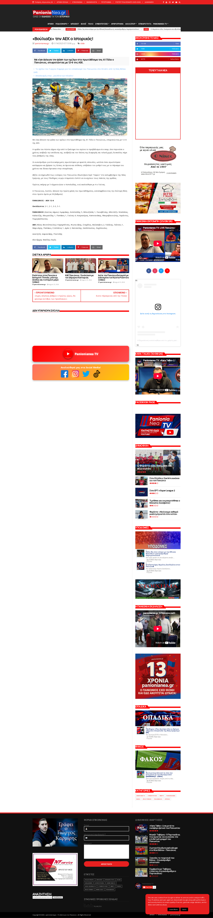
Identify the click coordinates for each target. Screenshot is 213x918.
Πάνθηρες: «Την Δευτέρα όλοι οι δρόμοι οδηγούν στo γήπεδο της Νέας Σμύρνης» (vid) (163, 731)
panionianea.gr (175, 914)
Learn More (173, 909)
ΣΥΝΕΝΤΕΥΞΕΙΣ (101, 24)
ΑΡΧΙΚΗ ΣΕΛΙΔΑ (62, 2)
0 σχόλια (149, 561)
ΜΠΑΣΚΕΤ (75, 24)
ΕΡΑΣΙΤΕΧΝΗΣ (147, 799)
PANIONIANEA (170, 796)
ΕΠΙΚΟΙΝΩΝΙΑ (77, 2)
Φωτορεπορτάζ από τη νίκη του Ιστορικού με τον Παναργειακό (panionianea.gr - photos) (159, 774)
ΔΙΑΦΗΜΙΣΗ (149, 2)
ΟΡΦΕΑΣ (167, 799)
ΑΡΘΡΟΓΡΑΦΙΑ (117, 24)
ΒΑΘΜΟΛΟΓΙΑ (92, 2)
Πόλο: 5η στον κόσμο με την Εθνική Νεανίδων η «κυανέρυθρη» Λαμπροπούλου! (50, 29)
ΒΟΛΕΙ (119, 879)
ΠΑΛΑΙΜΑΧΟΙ (158, 799)
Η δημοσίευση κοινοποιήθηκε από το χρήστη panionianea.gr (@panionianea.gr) (169, 340)
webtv (162, 796)
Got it (184, 909)
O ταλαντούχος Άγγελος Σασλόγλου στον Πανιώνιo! (163, 565)
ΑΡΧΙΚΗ (51, 24)
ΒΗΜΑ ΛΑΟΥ (100, 889)
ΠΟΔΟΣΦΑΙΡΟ (61, 24)
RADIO (138, 799)
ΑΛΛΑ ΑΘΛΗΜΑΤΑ (90, 886)
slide (87, 29)
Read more (158, 560)
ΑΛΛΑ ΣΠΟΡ (130, 24)
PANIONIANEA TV (160, 24)
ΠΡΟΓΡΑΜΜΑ (106, 2)
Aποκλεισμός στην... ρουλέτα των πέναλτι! (54, 75)
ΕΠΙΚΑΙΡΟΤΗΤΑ (145, 24)
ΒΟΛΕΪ (83, 24)
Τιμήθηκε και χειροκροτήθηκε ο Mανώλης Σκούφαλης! (158, 29)
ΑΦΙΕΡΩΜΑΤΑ (140, 796)
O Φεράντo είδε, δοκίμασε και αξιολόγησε (108, 29)
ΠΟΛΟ (90, 24)
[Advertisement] (136, 13)
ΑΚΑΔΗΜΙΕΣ (88, 883)
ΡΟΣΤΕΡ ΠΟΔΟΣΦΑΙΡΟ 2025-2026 (128, 2)
